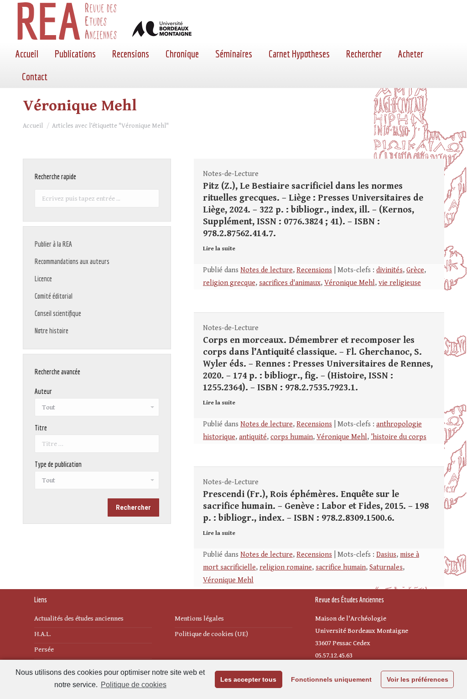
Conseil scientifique (58, 313)
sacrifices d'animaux (290, 283)
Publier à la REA (53, 244)
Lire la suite (219, 248)
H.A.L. (42, 634)
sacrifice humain (341, 567)
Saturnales (386, 567)
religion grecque (229, 283)
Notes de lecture (266, 270)
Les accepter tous (248, 679)
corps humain (291, 437)
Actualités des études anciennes (79, 618)
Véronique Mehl (349, 283)
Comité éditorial (54, 296)
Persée (44, 649)
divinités (389, 270)
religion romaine (285, 567)
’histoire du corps (398, 437)
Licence (43, 278)
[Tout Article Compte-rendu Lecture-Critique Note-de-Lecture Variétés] (97, 482)
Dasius (386, 554)
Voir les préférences (417, 679)
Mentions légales (199, 618)
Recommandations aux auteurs (72, 261)
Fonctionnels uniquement (331, 679)
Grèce (415, 270)
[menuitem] (27, 54)
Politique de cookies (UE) (211, 634)
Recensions (314, 270)
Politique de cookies (133, 685)
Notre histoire (51, 330)
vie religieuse (400, 283)
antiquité (253, 437)
